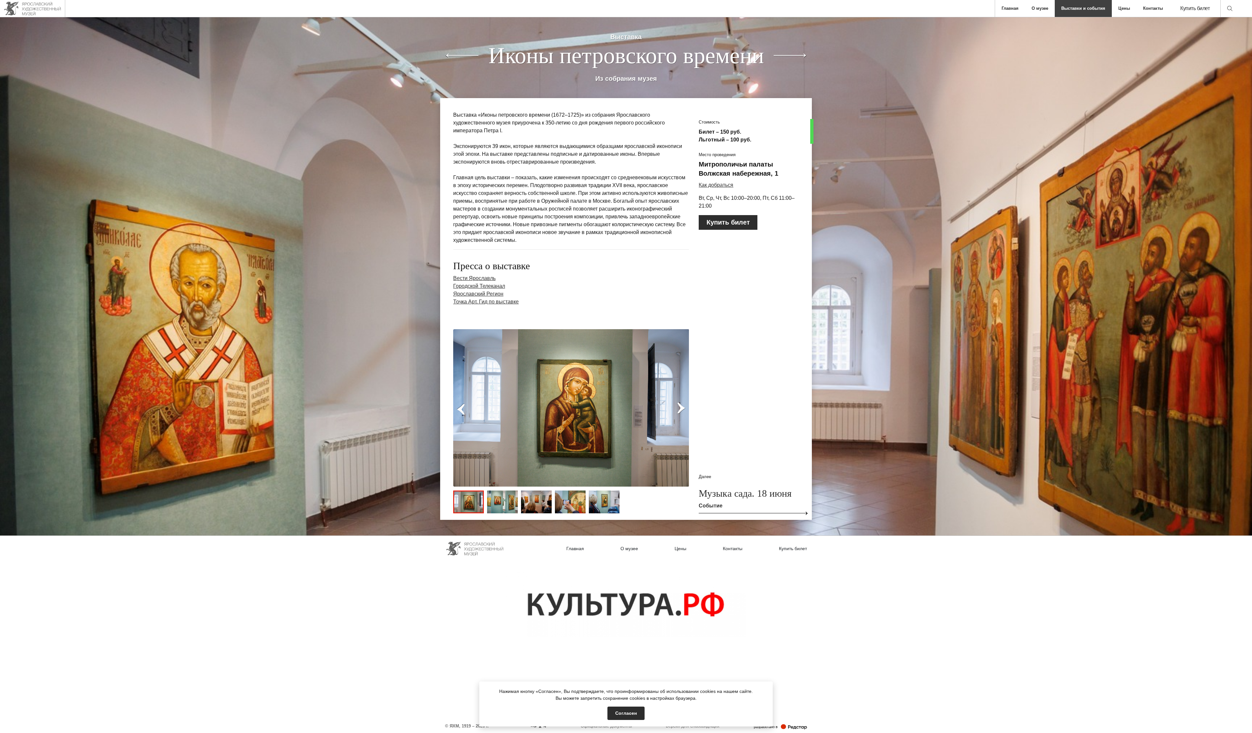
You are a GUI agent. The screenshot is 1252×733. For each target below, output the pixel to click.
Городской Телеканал (479, 286)
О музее (1040, 8)
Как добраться (716, 185)
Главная (1010, 8)
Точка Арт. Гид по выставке (486, 301)
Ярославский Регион (478, 294)
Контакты (1153, 8)
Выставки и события (1083, 8)
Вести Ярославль (474, 278)
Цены (1124, 8)
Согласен (626, 713)
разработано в (780, 727)
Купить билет (1195, 8)
